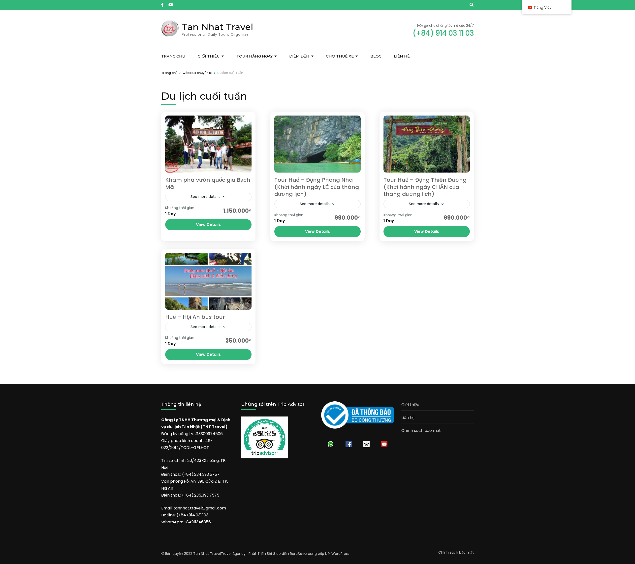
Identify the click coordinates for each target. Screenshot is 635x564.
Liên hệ (402, 56)
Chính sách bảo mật (421, 430)
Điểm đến (299, 56)
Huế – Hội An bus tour (195, 317)
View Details (208, 224)
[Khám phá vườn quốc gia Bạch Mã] (208, 144)
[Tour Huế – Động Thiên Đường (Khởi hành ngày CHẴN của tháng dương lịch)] (426, 144)
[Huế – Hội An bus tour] (208, 281)
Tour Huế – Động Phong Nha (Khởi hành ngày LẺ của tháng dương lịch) (316, 187)
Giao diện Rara (285, 553)
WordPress (340, 553)
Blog (375, 56)
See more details (205, 196)
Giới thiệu (209, 56)
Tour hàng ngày (254, 56)
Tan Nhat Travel (217, 26)
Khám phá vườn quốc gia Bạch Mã (207, 183)
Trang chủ (173, 56)
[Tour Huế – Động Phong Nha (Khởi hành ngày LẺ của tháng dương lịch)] (317, 144)
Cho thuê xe (340, 56)
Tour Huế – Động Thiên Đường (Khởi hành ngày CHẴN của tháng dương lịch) (425, 187)
